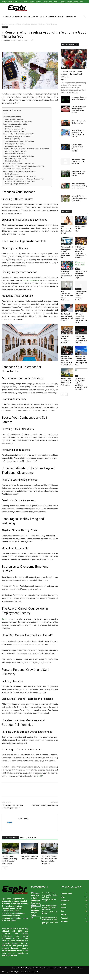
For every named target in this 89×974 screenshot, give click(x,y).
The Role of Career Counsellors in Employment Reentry (23, 166)
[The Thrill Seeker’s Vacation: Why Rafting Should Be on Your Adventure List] (10, 848)
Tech (63, 244)
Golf (63, 376)
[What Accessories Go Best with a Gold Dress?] (67, 220)
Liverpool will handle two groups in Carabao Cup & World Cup (72, 74)
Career (4, 619)
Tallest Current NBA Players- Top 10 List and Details (78, 161)
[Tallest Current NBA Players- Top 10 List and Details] (65, 161)
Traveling (11, 24)
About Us (73, 968)
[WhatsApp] (20, 45)
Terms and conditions (51, 968)
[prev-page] (3, 868)
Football (27, 16)
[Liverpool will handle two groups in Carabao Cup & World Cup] (74, 59)
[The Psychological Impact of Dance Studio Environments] (67, 285)
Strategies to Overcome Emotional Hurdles (19, 163)
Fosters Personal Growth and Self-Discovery (19, 171)
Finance (45, 1)
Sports (60, 16)
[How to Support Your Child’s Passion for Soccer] (65, 173)
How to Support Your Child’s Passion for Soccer (79, 173)
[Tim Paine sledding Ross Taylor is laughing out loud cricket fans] (65, 186)
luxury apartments (31, 280)
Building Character (11, 174)
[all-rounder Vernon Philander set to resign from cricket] (65, 198)
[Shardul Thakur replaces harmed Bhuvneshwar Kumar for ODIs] (65, 147)
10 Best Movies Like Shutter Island (80, 229)
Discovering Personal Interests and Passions (20, 176)
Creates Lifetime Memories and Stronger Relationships (23, 179)
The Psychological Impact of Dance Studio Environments (67, 296)
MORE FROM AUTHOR (28, 838)
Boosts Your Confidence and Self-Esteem (18, 141)
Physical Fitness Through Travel (16, 158)
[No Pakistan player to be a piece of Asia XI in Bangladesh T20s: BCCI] (67, 265)
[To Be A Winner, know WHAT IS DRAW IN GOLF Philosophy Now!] (67, 372)
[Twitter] (9, 45)
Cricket (42, 16)
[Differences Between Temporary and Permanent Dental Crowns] (65, 109)
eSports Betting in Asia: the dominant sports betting (12, 806)
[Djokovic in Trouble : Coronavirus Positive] (67, 330)
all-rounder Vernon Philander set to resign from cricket (79, 198)
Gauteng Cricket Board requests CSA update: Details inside (49, 907)
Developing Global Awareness (15, 153)
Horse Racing (71, 16)
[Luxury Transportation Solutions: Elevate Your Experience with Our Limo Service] (49, 848)
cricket (63, 268)
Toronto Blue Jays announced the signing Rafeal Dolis (49, 895)
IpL (76, 376)
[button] (84, 16)
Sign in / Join (24, 1)
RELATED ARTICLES (10, 838)
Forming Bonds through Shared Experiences (20, 181)
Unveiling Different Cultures (14, 119)
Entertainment (80, 224)
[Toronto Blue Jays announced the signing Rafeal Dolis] (36, 904)
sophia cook (7, 40)
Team (80, 968)
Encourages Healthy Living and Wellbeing (18, 156)
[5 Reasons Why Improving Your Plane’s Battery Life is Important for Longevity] (81, 350)
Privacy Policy (64, 968)
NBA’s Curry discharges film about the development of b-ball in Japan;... (67, 361)
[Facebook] (4, 45)
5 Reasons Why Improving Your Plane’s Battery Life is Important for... (81, 361)
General (51, 16)
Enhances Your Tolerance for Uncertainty (18, 134)
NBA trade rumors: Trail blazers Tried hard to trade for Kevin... (81, 318)
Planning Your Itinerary (13, 126)
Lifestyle (62, 1)
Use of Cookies (37, 968)
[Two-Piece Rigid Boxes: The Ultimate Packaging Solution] (81, 285)
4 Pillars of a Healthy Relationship (45, 805)
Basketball (17, 16)
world (39, 776)
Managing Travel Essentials (14, 131)
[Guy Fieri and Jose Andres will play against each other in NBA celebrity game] (67, 308)
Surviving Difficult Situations (14, 144)
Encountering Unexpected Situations (17, 136)
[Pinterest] (14, 45)
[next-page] (6, 868)
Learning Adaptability (12, 139)
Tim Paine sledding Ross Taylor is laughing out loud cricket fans (79, 186)
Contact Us (7, 16)
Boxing (35, 16)
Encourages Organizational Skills (15, 124)
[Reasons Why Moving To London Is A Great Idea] (29, 848)
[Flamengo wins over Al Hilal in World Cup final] (36, 920)
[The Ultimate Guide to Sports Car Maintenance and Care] (81, 330)
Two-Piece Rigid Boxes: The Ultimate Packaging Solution (81, 296)
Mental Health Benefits (13, 161)
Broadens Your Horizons (12, 117)
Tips (81, 1)
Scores (32, 1)
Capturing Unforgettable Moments (17, 184)
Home (4, 24)
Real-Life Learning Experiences (15, 151)
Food (50, 1)
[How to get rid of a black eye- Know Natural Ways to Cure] (81, 265)
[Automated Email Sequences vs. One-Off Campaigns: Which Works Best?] (67, 241)
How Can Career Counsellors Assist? (16, 169)
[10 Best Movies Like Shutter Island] (81, 220)
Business (38, 1)
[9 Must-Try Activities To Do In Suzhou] (65, 123)
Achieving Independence (13, 146)
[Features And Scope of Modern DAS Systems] (65, 99)
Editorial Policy (26, 968)
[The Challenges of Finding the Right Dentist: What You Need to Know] (65, 132)
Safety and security (72, 1)
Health (56, 1)
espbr (63, 79)
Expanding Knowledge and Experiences (18, 121)
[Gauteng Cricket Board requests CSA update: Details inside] (36, 907)
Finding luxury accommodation (15, 129)
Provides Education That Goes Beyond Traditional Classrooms (26, 149)
